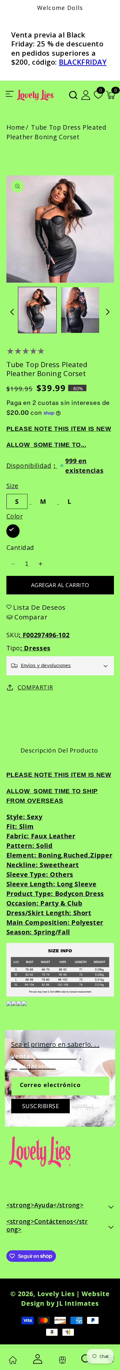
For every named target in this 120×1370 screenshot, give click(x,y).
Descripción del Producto (59, 750)
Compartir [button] (35, 687)
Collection (61, 1360)
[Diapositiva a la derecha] (108, 312)
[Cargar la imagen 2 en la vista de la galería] (80, 310)
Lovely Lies (56, 1293)
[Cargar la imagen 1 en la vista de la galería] (37, 310)
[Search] (86, 1359)
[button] (73, 95)
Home (15, 127)
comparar (30, 617)
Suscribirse (40, 1106)
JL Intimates (78, 1303)
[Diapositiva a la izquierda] (12, 312)
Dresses (37, 648)
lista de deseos (39, 607)
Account (37, 1359)
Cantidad (20, 547)
